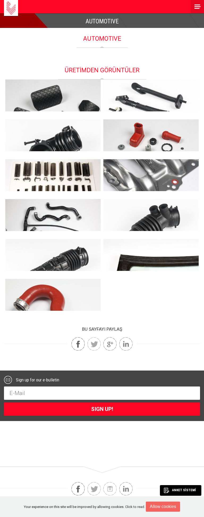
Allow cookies (163, 506)
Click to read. (135, 507)
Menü (197, 6)
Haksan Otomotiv (11, 8)
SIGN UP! (102, 409)
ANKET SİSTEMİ (184, 490)
